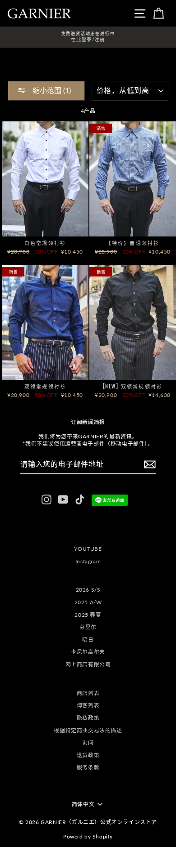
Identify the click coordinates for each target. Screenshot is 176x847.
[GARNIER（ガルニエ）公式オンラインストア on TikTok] (80, 499)
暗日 (87, 639)
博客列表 (88, 705)
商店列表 (88, 693)
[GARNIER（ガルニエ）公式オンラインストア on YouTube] (63, 499)
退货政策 (88, 755)
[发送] (150, 464)
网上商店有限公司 (88, 664)
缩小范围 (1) (51, 90)
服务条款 (88, 767)
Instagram (88, 561)
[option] (88, 37)
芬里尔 (88, 627)
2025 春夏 (87, 614)
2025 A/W (88, 602)
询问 (87, 742)
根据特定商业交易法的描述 (88, 730)
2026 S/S (88, 589)
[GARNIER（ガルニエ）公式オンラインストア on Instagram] (46, 499)
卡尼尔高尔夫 (88, 651)
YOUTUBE (88, 548)
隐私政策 (88, 717)
